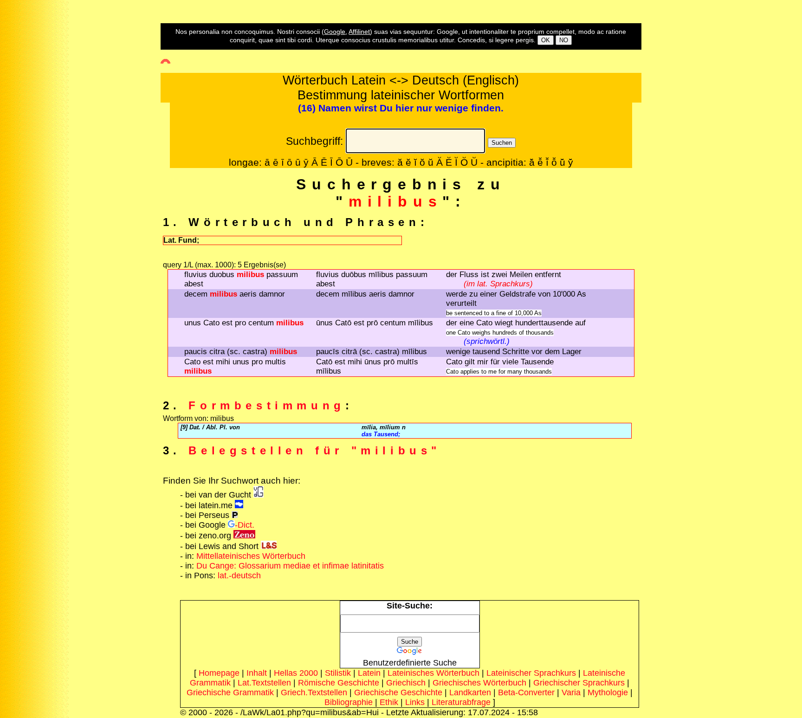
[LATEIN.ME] (239, 505)
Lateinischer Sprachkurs (531, 673)
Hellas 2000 (296, 673)
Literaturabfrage (461, 702)
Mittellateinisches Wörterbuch (250, 556)
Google (334, 31)
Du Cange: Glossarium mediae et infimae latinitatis (290, 565)
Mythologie (608, 692)
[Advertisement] (39, 167)
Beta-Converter (526, 692)
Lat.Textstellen (264, 682)
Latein (369, 673)
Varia (571, 692)
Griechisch (406, 682)
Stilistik (338, 673)
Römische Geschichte (338, 682)
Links (415, 702)
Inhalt (256, 673)
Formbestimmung (266, 405)
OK (545, 40)
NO (563, 40)
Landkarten (470, 692)
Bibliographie (348, 702)
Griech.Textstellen (314, 692)
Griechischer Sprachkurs (579, 682)
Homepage (219, 673)
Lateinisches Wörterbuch (433, 673)
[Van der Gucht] (258, 494)
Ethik (389, 702)
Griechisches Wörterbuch (479, 682)
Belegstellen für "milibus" (314, 450)
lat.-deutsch (239, 575)
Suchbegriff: (314, 141)
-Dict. (244, 525)
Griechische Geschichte (398, 692)
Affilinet (359, 31)
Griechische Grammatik (230, 692)
